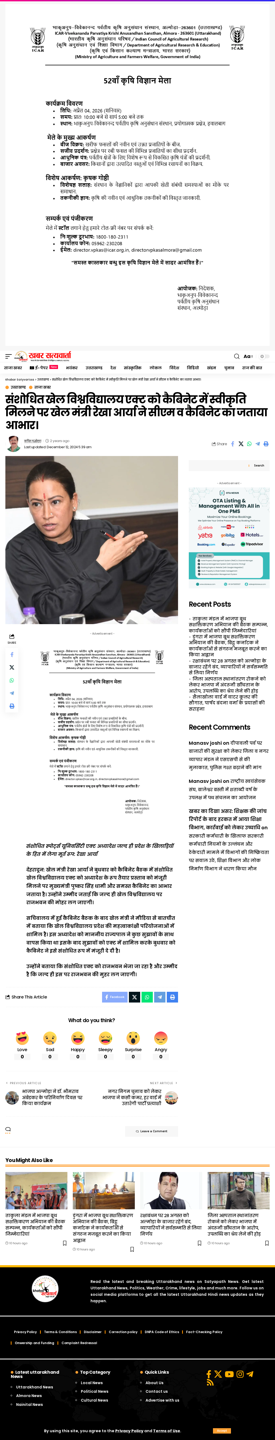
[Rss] (210, 1382)
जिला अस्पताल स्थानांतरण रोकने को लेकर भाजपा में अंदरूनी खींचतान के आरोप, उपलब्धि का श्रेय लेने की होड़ (227, 685)
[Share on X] (241, 444)
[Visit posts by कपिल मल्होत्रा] (13, 444)
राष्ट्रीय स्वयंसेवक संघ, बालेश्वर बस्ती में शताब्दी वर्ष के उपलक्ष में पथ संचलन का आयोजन (227, 789)
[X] (218, 1374)
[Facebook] (209, 1374)
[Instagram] (240, 1374)
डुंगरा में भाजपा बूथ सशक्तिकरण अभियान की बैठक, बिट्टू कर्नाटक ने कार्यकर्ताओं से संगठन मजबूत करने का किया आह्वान (228, 646)
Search (259, 465)
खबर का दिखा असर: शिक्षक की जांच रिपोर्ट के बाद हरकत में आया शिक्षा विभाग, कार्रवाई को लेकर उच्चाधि (228, 819)
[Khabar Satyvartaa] (43, 356)
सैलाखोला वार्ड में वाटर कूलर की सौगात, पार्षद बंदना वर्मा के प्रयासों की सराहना (227, 703)
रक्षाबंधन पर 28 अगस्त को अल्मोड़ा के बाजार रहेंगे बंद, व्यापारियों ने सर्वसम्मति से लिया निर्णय (228, 667)
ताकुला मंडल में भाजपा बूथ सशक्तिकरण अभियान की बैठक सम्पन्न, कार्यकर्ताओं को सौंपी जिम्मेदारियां (228, 625)
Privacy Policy (129, 1431)
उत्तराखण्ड (18, 387)
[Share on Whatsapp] (249, 444)
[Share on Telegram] (257, 444)
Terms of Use (166, 1431)
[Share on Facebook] (232, 444)
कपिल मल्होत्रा (32, 441)
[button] (222, 1431)
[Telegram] (250, 1374)
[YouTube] (229, 1374)
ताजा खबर (42, 387)
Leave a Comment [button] (153, 1131)
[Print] (266, 444)
